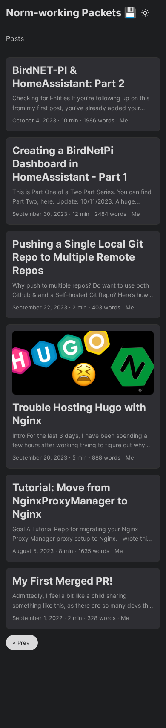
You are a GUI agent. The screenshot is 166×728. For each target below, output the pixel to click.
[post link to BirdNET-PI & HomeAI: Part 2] (83, 94)
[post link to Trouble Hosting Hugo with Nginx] (83, 396)
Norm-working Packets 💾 (71, 12)
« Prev (22, 642)
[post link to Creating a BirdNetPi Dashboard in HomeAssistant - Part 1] (83, 181)
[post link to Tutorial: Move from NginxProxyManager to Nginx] (83, 518)
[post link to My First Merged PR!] (83, 598)
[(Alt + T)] (145, 13)
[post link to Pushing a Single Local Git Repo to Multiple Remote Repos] (83, 274)
